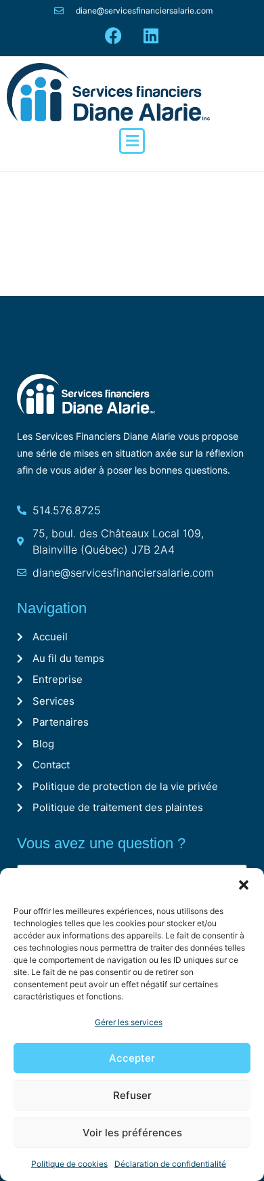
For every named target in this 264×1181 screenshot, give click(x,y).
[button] (243, 885)
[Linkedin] (151, 36)
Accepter (132, 1058)
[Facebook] (114, 36)
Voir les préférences (132, 1132)
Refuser (132, 1095)
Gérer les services (128, 1022)
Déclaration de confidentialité (170, 1164)
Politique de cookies (69, 1164)
